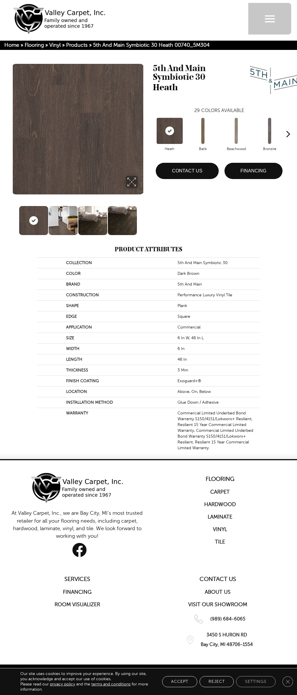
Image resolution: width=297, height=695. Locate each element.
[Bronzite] (270, 130)
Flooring (34, 45)
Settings (256, 681)
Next (141, 218)
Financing (253, 170)
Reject (217, 681)
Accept (179, 681)
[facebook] (79, 550)
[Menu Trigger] (270, 19)
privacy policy (62, 684)
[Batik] (203, 130)
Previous (14, 218)
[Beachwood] (236, 130)
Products (77, 45)
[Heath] (169, 130)
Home (11, 45)
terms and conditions (111, 684)
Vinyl (55, 45)
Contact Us (187, 170)
